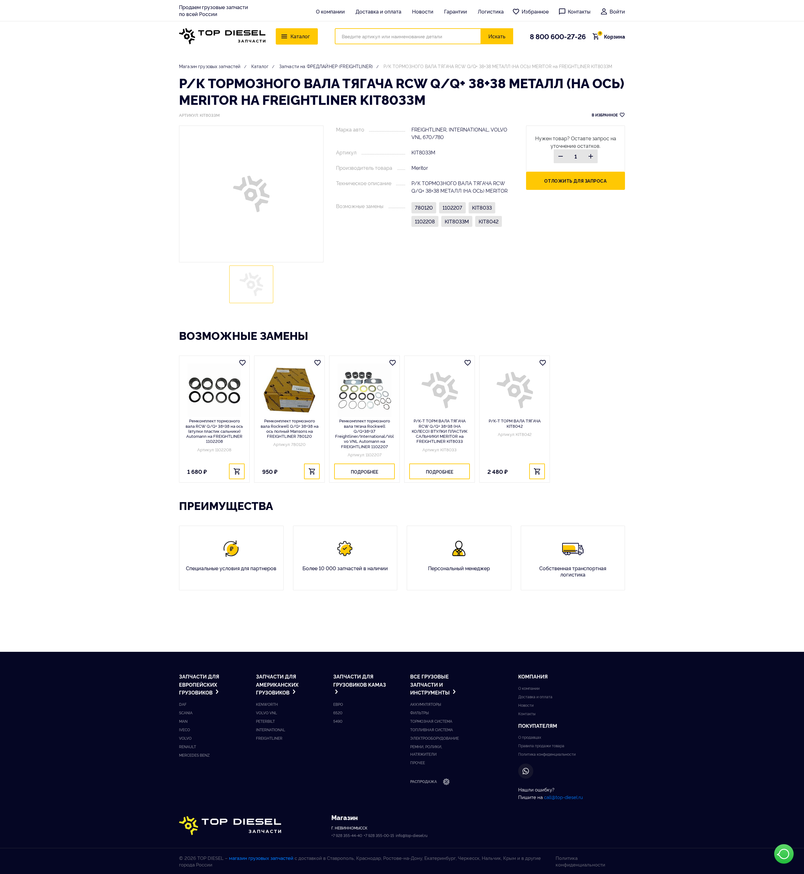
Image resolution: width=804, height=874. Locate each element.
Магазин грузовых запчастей (210, 66)
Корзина (612, 36)
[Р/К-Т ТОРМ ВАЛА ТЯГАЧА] (514, 390)
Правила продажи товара (541, 745)
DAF (183, 704)
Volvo (185, 738)
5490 (337, 721)
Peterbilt (265, 721)
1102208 (425, 221)
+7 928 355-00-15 (379, 835)
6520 (337, 712)
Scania (186, 712)
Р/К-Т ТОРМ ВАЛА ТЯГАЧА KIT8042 (515, 423)
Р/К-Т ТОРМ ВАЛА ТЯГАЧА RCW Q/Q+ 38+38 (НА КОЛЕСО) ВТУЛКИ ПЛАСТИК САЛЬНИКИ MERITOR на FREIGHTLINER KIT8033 (439, 430)
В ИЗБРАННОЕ (605, 114)
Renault (187, 746)
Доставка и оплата (378, 11)
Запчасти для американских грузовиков (277, 684)
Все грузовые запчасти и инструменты (430, 684)
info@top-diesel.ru (411, 835)
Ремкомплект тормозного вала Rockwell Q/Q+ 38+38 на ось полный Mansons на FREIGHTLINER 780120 (289, 428)
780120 (424, 207)
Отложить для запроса (575, 181)
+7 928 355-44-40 (346, 835)
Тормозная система (431, 721)
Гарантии (455, 11)
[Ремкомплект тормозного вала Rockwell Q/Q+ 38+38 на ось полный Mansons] (289, 390)
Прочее (417, 762)
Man (183, 721)
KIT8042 (488, 221)
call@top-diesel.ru (563, 797)
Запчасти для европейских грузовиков (199, 684)
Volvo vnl (266, 712)
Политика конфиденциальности (547, 754)
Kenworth (267, 704)
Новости (422, 11)
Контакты (579, 11)
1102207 (452, 207)
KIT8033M (457, 221)
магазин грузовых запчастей (261, 858)
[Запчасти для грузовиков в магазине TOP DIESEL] (230, 825)
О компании (330, 11)
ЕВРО (338, 704)
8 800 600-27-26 (558, 36)
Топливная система (431, 729)
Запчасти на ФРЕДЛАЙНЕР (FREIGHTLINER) (326, 66)
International (270, 729)
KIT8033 (482, 207)
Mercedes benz (194, 755)
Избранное (535, 11)
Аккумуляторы (425, 704)
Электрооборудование (434, 738)
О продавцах (529, 737)
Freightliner (269, 738)
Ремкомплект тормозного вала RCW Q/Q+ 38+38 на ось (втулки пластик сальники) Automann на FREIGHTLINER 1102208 (214, 430)
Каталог (260, 66)
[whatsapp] (525, 771)
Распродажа (424, 781)
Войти (617, 11)
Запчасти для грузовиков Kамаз (359, 680)
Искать (496, 36)
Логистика (491, 11)
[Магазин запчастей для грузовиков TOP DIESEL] (222, 36)
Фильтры (419, 712)
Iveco (184, 729)
